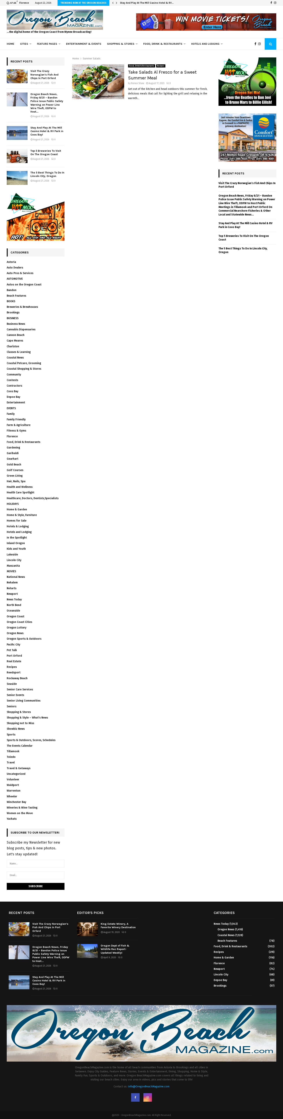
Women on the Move (20, 813)
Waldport (13, 785)
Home (10, 43)
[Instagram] (275, 3)
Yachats (12, 818)
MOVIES (11, 571)
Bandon (11, 290)
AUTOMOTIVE (15, 278)
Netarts (11, 588)
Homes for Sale (16, 520)
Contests (12, 380)
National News (16, 577)
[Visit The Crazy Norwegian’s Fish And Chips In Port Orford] (17, 76)
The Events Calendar (20, 745)
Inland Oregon (16, 543)
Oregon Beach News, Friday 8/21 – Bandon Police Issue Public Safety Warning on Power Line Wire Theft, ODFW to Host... (46, 103)
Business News (16, 324)
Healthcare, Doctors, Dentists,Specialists (33, 498)
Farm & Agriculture (18, 425)
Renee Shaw (137, 83)
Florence (12, 436)
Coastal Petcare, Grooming (24, 363)
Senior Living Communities (23, 700)
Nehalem (12, 582)
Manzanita (13, 565)
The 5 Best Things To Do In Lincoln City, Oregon (47, 174)
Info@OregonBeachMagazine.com (148, 1086)
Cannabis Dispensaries (21, 329)
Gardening (13, 447)
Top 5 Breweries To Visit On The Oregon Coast (45, 152)
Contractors (14, 385)
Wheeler (12, 796)
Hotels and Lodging (205, 43)
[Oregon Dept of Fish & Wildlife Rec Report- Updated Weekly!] (87, 951)
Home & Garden (17, 509)
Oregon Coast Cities (19, 622)
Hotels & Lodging (18, 526)
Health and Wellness (20, 487)
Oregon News (15, 633)
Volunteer (13, 779)
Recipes (160, 66)
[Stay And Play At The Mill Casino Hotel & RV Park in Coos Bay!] (17, 133)
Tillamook (13, 751)
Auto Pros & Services (20, 273)
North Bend (14, 605)
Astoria (11, 262)
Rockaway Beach (17, 678)
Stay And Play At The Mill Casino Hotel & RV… (146, 2)
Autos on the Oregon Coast (24, 284)
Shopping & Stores (120, 43)
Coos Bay (12, 391)
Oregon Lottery (16, 627)
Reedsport (13, 672)
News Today (14, 599)
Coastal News (15, 357)
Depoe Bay (13, 397)
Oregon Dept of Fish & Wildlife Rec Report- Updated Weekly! (115, 949)
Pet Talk (12, 650)
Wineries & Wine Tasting (22, 807)
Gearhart (12, 458)
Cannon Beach (15, 335)
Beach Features (16, 295)
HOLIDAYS (13, 504)
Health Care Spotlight (20, 492)
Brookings (13, 312)
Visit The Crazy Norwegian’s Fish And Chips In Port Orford (44, 74)
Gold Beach (14, 464)
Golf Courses (15, 470)
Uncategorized (16, 774)
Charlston (13, 346)
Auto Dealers (15, 267)
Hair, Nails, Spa (16, 481)
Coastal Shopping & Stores (24, 368)
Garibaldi (13, 453)
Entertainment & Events (83, 43)
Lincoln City (14, 560)
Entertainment (16, 402)
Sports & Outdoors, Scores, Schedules (31, 740)
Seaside (12, 684)
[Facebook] (271, 3)
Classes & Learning (19, 352)
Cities (24, 43)
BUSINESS (12, 318)
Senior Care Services (20, 689)
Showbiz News (16, 728)
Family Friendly (16, 419)
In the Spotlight (17, 537)
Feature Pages (47, 43)
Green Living (15, 475)
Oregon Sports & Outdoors (24, 638)
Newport (12, 594)
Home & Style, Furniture (22, 515)
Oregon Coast (15, 616)
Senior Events (15, 695)
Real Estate (14, 661)
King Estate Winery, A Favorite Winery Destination (118, 925)
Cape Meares (15, 340)
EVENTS (11, 408)
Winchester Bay (16, 802)
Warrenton (13, 790)
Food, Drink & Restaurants (162, 43)
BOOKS (11, 301)
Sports (11, 734)
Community (14, 374)
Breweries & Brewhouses (22, 307)
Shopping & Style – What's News (27, 717)
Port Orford (14, 655)
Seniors (11, 706)
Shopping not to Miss (20, 723)
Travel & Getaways (18, 768)
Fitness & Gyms (16, 430)
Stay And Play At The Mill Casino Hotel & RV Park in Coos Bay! (46, 131)
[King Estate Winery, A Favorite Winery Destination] (87, 929)
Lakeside (12, 554)
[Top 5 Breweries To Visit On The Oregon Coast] (17, 156)
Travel (11, 762)
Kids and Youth (16, 548)
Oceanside (13, 610)
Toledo (11, 757)
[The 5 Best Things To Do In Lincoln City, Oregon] (17, 178)
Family (11, 414)
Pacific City (13, 644)
